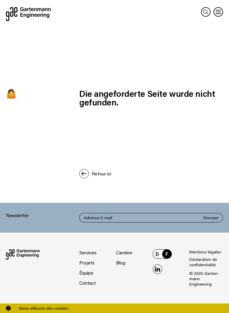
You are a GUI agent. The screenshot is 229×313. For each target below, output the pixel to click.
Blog (120, 263)
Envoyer (211, 217)
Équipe (86, 273)
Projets (87, 263)
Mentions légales (205, 252)
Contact (87, 283)
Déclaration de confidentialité (203, 261)
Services (88, 253)
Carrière (124, 253)
